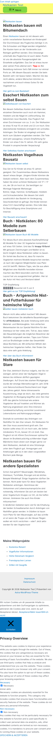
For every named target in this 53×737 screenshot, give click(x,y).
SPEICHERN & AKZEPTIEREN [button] (13, 735)
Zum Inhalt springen (9, 1)
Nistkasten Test (13, 5)
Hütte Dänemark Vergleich (21, 556)
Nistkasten (14, 36)
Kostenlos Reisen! (17, 547)
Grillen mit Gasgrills (18, 565)
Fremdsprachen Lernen (20, 560)
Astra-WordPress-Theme (26, 592)
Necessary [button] (5, 682)
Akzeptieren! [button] (25, 612)
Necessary (9, 686)
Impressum (29, 578)
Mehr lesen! (36, 612)
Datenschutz (29, 582)
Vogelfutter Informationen (21, 551)
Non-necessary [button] (7, 709)
